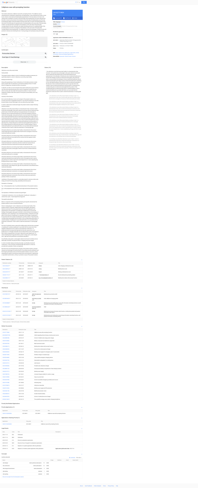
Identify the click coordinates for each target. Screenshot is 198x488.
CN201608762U (6, 268)
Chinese (63, 21)
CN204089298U (6, 337)
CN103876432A (6, 298)
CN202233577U (6, 271)
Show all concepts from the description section (13, 476)
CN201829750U (6, 343)
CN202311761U (6, 274)
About (81, 485)
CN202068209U (6, 349)
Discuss (74, 56)
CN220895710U (6, 368)
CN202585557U (6, 393)
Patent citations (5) (59, 52)
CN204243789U (6, 379)
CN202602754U (6, 360)
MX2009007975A (6, 335)
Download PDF (58, 18)
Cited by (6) (66, 52)
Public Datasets (97, 485)
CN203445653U (6, 351)
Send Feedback (88, 485)
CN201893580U (6, 365)
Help (117, 485)
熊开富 (58, 24)
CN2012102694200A (7, 413)
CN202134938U (6, 377)
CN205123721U (6, 363)
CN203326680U (6, 357)
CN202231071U (6, 371)
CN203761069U (6, 388)
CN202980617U (6, 277)
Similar (75, 18)
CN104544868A (6, 302)
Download (72, 457)
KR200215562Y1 (6, 399)
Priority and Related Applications (66, 54)
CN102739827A (6, 385)
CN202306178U (6, 390)
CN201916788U (6, 382)
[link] (5, 462)
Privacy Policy (111, 485)
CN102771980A (6, 332)
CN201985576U (6, 374)
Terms (104, 485)
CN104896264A (6, 306)
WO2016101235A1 (7, 311)
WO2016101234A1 (7, 315)
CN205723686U (6, 340)
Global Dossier (68, 56)
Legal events (72, 52)
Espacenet (62, 56)
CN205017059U (6, 354)
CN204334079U (6, 396)
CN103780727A (6, 294)
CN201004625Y (6, 265)
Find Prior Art (68, 18)
